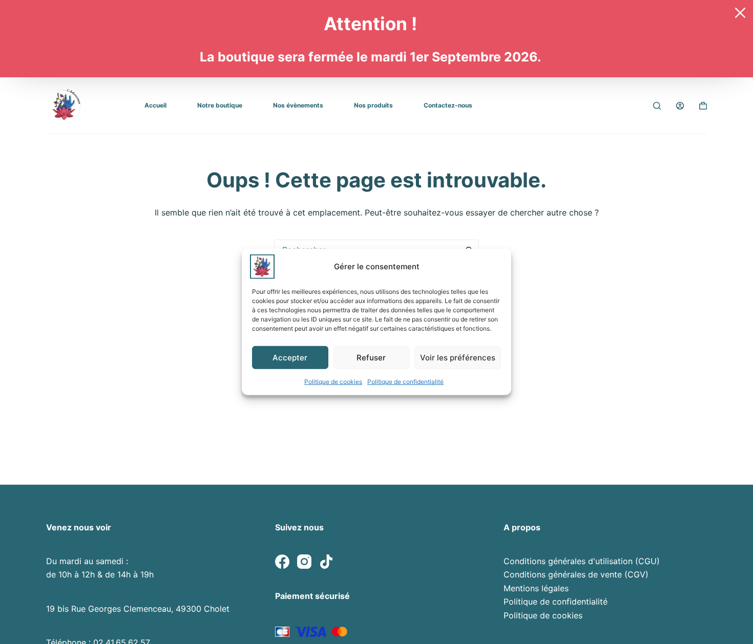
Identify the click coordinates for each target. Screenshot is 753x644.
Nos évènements (298, 105)
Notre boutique (219, 105)
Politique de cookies (333, 381)
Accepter (290, 357)
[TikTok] (326, 561)
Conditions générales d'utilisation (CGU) (582, 561)
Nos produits (373, 105)
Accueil (155, 105)
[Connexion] (680, 106)
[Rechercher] (657, 106)
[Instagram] (304, 561)
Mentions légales (536, 588)
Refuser (371, 357)
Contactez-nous (448, 105)
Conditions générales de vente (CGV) (576, 574)
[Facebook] (282, 561)
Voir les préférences (457, 357)
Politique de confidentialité (405, 381)
